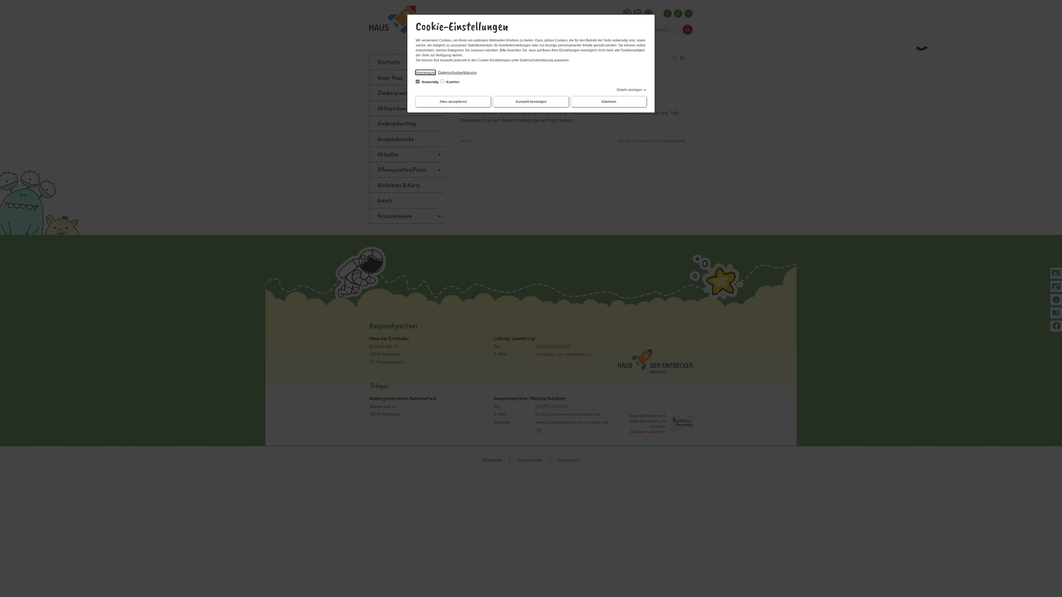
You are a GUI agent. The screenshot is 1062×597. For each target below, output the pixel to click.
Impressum (425, 72)
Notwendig (430, 82)
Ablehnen (608, 102)
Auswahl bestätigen (531, 102)
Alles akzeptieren (453, 102)
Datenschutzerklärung (457, 72)
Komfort (452, 82)
